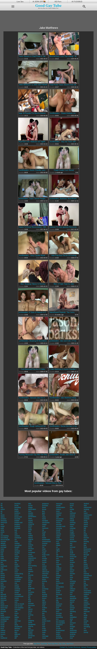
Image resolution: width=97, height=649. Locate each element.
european (31, 552)
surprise (86, 517)
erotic (30, 550)
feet (29, 579)
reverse (72, 517)
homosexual (46, 541)
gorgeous (45, 503)
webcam (87, 611)
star (71, 613)
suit (85, 511)
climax (17, 560)
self (71, 545)
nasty (58, 537)
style (85, 505)
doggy (30, 507)
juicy (43, 590)
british (17, 511)
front (29, 613)
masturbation (60, 507)
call (16, 532)
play (57, 602)
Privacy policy (91, 647)
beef (2, 585)
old (57, 555)
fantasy (30, 571)
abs (2, 507)
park (57, 579)
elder (30, 541)
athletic (3, 543)
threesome (87, 549)
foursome (31, 605)
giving (30, 634)
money (58, 522)
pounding (59, 617)
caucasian (18, 545)
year (85, 630)
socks (72, 585)
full (29, 617)
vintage (86, 598)
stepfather (73, 617)
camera (17, 536)
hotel (44, 549)
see (71, 543)
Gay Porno (70, 644)
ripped (72, 524)
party (57, 581)
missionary (60, 519)
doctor (30, 505)
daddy (17, 617)
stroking (72, 634)
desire (17, 630)
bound (3, 632)
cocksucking (19, 573)
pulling (58, 636)
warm (86, 606)
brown (17, 515)
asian (2, 532)
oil (57, 553)
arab (2, 528)
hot (43, 547)
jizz (43, 583)
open (58, 560)
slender (72, 573)
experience (32, 558)
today (86, 564)
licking (44, 611)
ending (30, 545)
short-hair (73, 556)
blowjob (3, 611)
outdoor (58, 568)
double (30, 513)
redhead (73, 513)
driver (30, 526)
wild (85, 619)
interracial (45, 572)
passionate (60, 583)
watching (87, 608)
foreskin (31, 603)
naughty (59, 539)
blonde (3, 609)
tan (85, 532)
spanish (72, 596)
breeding (18, 507)
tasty (85, 534)
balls (2, 558)
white (85, 615)
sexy (71, 551)
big (2, 592)
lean (43, 606)
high (43, 534)
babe (2, 549)
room (71, 530)
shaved (72, 555)
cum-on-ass (19, 606)
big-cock (3, 596)
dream (30, 520)
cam (16, 534)
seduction (73, 541)
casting (17, 543)
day (16, 623)
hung (44, 556)
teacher (86, 537)
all (1, 513)
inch (43, 564)
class (16, 555)
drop (29, 528)
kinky (44, 592)
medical (59, 513)
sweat (86, 522)
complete (18, 579)
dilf (16, 638)
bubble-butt (18, 522)
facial (30, 567)
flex (29, 596)
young (86, 632)
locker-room (46, 621)
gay (29, 628)
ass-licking (4, 537)
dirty (29, 503)
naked (58, 536)
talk (85, 528)
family (30, 569)
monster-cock (60, 526)
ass (2, 534)
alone (3, 515)
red (71, 511)
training (86, 573)
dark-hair (18, 621)
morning (59, 528)
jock (43, 587)
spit (71, 604)
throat (86, 553)
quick (72, 505)
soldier (72, 590)
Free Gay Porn (53, 644)
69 (1, 505)
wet (85, 613)
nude (58, 549)
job (43, 585)
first (29, 590)
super (86, 513)
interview (45, 573)
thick (85, 547)
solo (71, 592)
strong (72, 636)
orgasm (58, 564)
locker (44, 619)
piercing (59, 598)
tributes (86, 577)
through (86, 555)
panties (58, 575)
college (17, 575)
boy (2, 636)
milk (57, 517)
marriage (45, 636)
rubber (72, 534)
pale (57, 573)
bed (2, 583)
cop (16, 583)
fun (29, 618)
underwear (87, 592)
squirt (72, 609)
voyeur (86, 602)
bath (2, 568)
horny (44, 545)
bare (2, 564)
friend (30, 611)
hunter (44, 562)
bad (2, 553)
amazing (4, 520)
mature (58, 509)
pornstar (59, 613)
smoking (73, 581)
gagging (31, 620)
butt (16, 530)
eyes (30, 562)
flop (29, 600)
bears (3, 579)
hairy (44, 517)
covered (17, 589)
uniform (86, 594)
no (57, 547)
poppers (59, 609)
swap (85, 520)
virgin (86, 600)
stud (71, 638)
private (58, 628)
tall (85, 530)
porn (57, 611)
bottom (3, 630)
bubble (17, 520)
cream (17, 592)
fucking (30, 615)
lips (43, 613)
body (2, 615)
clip (16, 562)
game (30, 622)
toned (86, 566)
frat (29, 607)
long (43, 623)
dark (16, 619)
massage (59, 503)
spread (72, 608)
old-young (59, 556)
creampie (18, 594)
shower (72, 562)
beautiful (4, 581)
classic (17, 556)
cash (16, 541)
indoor (44, 566)
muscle (58, 534)
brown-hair (18, 517)
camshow (18, 537)
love (43, 625)
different (17, 634)
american (4, 522)
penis (58, 589)
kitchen (44, 596)
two (85, 587)
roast (71, 526)
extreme (31, 560)
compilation (18, 577)
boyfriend (4, 638)
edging (30, 539)
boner (3, 623)
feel (29, 577)
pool (57, 608)
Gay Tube (62, 644)
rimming (72, 522)
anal (2, 524)
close (16, 564)
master (58, 505)
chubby (17, 553)
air (1, 511)
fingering (31, 588)
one (57, 558)
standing (73, 611)
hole (43, 536)
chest (16, 549)
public (58, 634)
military (58, 515)
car (16, 539)
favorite (30, 575)
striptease (73, 632)
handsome (46, 522)
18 (1, 503)
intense (44, 570)
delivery (17, 628)
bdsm (2, 573)
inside (44, 568)
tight (85, 560)
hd (43, 530)
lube (43, 626)
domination (32, 509)
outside (58, 570)
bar (2, 562)
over (57, 572)
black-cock (4, 606)
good (30, 637)
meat (57, 511)
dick (16, 632)
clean (16, 558)
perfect (58, 590)
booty (2, 626)
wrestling (87, 626)
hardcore (45, 528)
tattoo (86, 536)
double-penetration (32, 515)
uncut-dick (87, 590)
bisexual (3, 600)
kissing (44, 594)
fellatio (30, 581)
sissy (71, 564)
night (57, 543)
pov (57, 619)
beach (3, 575)
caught (17, 547)
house (44, 551)
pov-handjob (60, 623)
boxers (3, 634)
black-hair (4, 608)
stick (71, 619)
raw (71, 507)
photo (58, 592)
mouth (58, 530)
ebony (30, 537)
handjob (45, 520)
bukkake (17, 528)
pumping (59, 638)
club (16, 568)
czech (17, 613)
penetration (60, 587)
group (44, 509)
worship (86, 625)
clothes (17, 566)
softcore (72, 589)
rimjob (72, 520)
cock (16, 572)
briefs (16, 509)
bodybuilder (5, 619)
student (86, 503)
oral (57, 562)
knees (44, 598)
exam (30, 554)
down (30, 518)
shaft (71, 553)
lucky (44, 628)
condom (17, 581)
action (3, 509)
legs (43, 609)
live (43, 615)
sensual (72, 547)
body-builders (5, 617)
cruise (17, 598)
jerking (44, 581)
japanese (45, 577)
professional (60, 630)
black (2, 604)
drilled (30, 522)
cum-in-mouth (19, 604)
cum (16, 602)
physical (59, 594)
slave (72, 572)
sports (72, 606)
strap (71, 628)
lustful (44, 630)
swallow (86, 519)
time (85, 562)
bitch (2, 602)
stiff (71, 621)
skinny (72, 570)
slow (71, 577)
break (16, 505)
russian (72, 536)
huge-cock (45, 555)
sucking (86, 509)
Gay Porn (37, 644)
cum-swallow (19, 608)
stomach (73, 623)
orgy (57, 566)
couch (17, 585)
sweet (86, 524)
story (71, 625)
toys (85, 572)
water (86, 609)
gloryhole (31, 636)
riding (72, 519)
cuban (17, 600)
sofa (71, 587)
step (71, 615)
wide (85, 617)
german (31, 630)
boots (2, 625)
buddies (17, 524)
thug (85, 556)
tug (85, 583)
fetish (30, 583)
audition (3, 545)
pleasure (59, 604)
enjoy (30, 547)
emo (29, 543)
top (85, 570)
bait (2, 555)
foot (29, 601)
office (58, 551)
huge (44, 553)
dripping (31, 524)
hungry (44, 558)
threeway (87, 551)
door (29, 511)
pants (58, 577)
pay (57, 585)
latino (44, 604)
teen (85, 543)
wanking (87, 604)
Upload (83, 647)
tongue (86, 568)
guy (43, 511)
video (86, 596)
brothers (17, 513)
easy (30, 533)
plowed (58, 606)
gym (43, 513)
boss (2, 628)
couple (17, 587)
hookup (44, 543)
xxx (85, 628)
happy (44, 524)
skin (71, 568)
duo (29, 531)
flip (29, 598)
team (85, 539)
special (72, 600)
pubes (58, 632)
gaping (30, 626)
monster (59, 524)
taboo (86, 526)
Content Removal (74, 647)
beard (3, 577)
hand (44, 519)
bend (2, 589)
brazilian (17, 503)
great (44, 507)
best (2, 590)
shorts (72, 558)
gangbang (31, 624)
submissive (87, 507)
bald (2, 556)
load (43, 617)
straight (72, 626)
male (44, 632)
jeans (44, 579)
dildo (16, 636)
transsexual (88, 575)
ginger (30, 632)
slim (71, 575)
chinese (17, 551)
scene (72, 537)
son (71, 594)
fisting (30, 594)
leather (44, 608)
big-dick (3, 598)
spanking (73, 598)
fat (29, 573)
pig (57, 600)
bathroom (4, 570)
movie (58, 532)
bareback (4, 566)
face (29, 564)
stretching (73, 630)
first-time (31, 592)
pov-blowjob (60, 621)
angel (3, 526)
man (43, 634)
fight (29, 584)
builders (17, 526)
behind (3, 587)
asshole (3, 541)
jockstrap (45, 589)
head (44, 532)
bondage (4, 621)
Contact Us (63, 647)
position (59, 615)
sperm (72, 602)
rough (72, 532)
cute (16, 611)
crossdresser (19, 596)
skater (72, 566)
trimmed (86, 579)
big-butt (3, 594)
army (2, 530)
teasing (86, 541)
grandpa (45, 505)
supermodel (88, 515)
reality (72, 509)
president (59, 625)
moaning (59, 520)
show (72, 560)
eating (30, 535)
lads (43, 600)
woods (86, 621)
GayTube (44, 644)
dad (16, 615)
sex (71, 549)
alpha (3, 517)
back (2, 551)
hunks (44, 560)
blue (2, 613)
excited (30, 556)
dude (30, 530)
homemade (46, 539)
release (72, 515)
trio (85, 581)
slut (71, 579)
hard (43, 526)
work (85, 623)
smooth (72, 583)
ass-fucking (4, 536)
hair (43, 515)
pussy (72, 503)
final (29, 586)
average (3, 547)
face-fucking (32, 565)
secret (72, 539)
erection (31, 548)
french (30, 609)
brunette (17, 519)
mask (44, 638)
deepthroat (18, 626)
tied (85, 558)
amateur (3, 519)
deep (16, 625)
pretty (58, 626)
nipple (58, 545)
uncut (86, 589)
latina (44, 602)
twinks (86, 585)
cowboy (17, 590)
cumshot (17, 609)
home (44, 537)
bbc (2, 572)
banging (3, 560)
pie (57, 596)
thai (85, 545)
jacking (44, 575)
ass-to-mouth (5, 539)
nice (57, 541)
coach (17, 570)
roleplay (72, 528)
